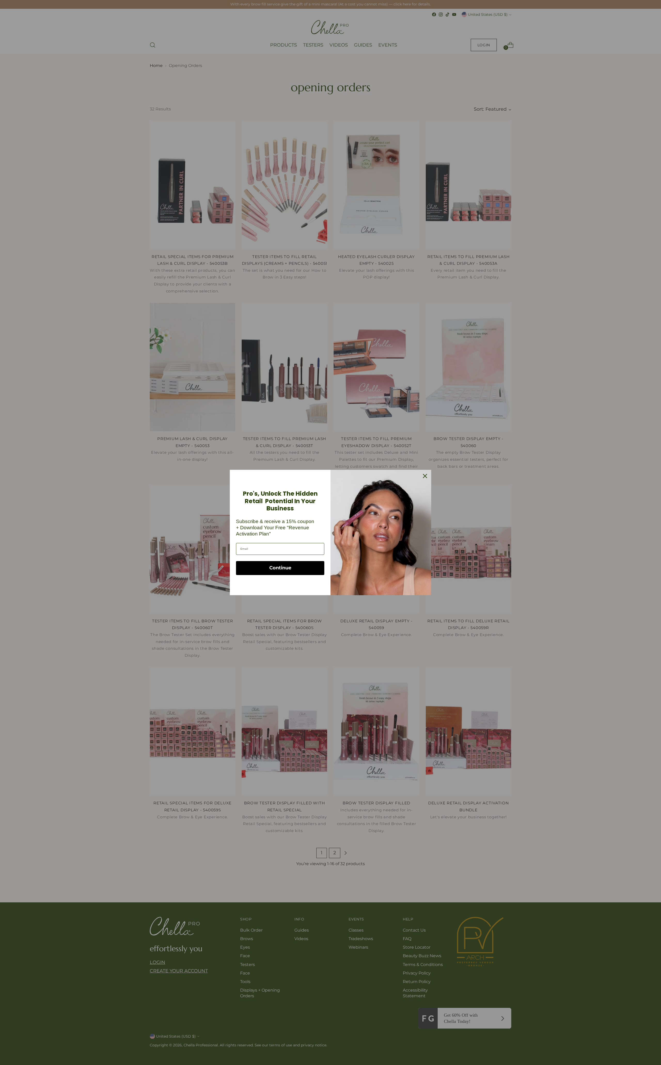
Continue (280, 568)
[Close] (425, 476)
